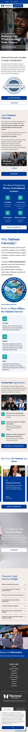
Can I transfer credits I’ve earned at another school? (11, 590)
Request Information (14, 227)
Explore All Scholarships (14, 446)
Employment (14, 679)
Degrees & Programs (14, 668)
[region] (13, 721)
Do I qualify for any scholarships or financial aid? (11, 600)
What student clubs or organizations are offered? (12, 611)
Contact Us (14, 681)
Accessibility (14, 685)
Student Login (14, 675)
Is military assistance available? (10, 606)
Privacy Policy (11, 714)
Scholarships (14, 673)
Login (11, 1)
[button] (11, 168)
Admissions (14, 671)
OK (12, 727)
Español (7, 1)
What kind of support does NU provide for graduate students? (12, 617)
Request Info (20, 709)
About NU (14, 666)
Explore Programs (14, 98)
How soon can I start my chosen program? (13, 595)
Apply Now (18, 5)
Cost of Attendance (14, 677)
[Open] (25, 6)
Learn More (14, 174)
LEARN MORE (14, 550)
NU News (14, 683)
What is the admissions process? (10, 584)
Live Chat (16, 1)
